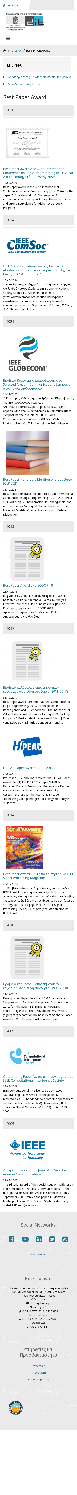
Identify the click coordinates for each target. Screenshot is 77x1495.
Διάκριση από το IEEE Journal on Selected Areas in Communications (35, 1172)
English (13, 5)
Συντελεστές (38, 1254)
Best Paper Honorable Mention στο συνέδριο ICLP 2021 (37, 481)
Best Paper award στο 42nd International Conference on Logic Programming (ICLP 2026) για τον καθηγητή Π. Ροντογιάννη (38, 173)
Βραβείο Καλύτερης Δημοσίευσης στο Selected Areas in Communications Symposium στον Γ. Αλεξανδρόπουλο (38, 384)
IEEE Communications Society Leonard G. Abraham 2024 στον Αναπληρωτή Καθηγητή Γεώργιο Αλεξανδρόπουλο (37, 270)
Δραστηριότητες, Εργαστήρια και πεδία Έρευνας (39, 77)
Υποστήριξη (38, 1372)
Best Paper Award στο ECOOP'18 (28, 585)
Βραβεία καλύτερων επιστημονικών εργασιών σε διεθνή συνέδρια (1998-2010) (35, 986)
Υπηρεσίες (38, 1366)
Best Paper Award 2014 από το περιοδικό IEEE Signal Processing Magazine (38, 876)
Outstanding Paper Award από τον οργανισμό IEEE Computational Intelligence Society (38, 1079)
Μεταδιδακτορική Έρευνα (24, 84)
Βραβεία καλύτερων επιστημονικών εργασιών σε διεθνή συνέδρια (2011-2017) (35, 689)
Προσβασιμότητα (38, 1379)
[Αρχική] (24, 22)
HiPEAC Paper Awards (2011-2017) (28, 768)
